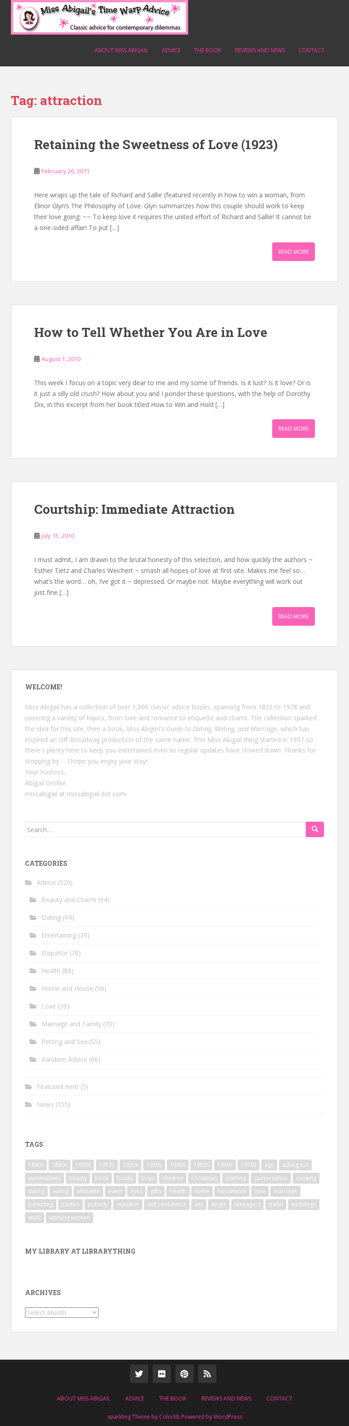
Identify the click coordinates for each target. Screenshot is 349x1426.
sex (198, 1204)
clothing (235, 1178)
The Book (207, 50)
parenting (40, 1204)
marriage (285, 1191)
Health (50, 970)
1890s (59, 1165)
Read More (294, 252)
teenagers (247, 1204)
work (34, 1217)
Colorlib (169, 1417)
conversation (271, 1178)
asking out (295, 1165)
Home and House (67, 988)
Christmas (204, 1178)
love (259, 1191)
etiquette (88, 1191)
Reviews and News (260, 50)
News (45, 1104)
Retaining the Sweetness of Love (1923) (156, 144)
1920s (130, 1165)
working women (69, 1217)
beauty (78, 1178)
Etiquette (54, 953)
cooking (306, 1178)
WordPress (228, 1417)
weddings (303, 1204)
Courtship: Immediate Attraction (134, 509)
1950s (201, 1165)
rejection (127, 1204)
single (218, 1204)
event (115, 1191)
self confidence (166, 1204)
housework (232, 1191)
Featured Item (58, 1086)
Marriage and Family (71, 1023)
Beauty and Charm (68, 899)
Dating (51, 917)
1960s (225, 1165)
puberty (98, 1204)
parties (70, 1204)
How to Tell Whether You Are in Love (150, 332)
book (102, 1178)
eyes (136, 1191)
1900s (83, 1165)
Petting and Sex (64, 1041)
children (172, 1178)
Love (48, 1006)
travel (276, 1204)
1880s (36, 1165)
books (125, 1178)
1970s (248, 1165)
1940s (177, 1165)
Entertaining (58, 935)
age (269, 1165)
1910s (107, 1165)
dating (36, 1191)
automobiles (44, 1178)
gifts (155, 1191)
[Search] (315, 829)
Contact (311, 50)
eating (61, 1191)
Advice (171, 50)
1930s (154, 1165)
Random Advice (64, 1059)
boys (147, 1178)
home (201, 1191)
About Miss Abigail (121, 50)
